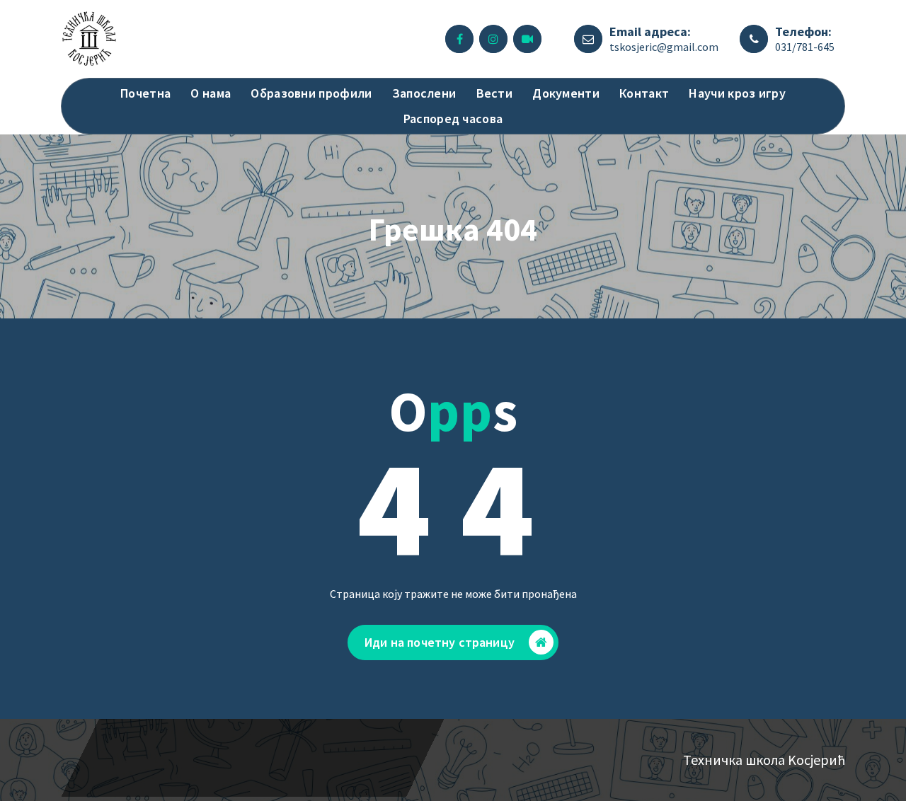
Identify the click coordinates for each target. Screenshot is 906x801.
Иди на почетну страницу (440, 642)
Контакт (644, 93)
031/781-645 (805, 47)
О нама (210, 93)
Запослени (424, 93)
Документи (566, 93)
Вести (494, 93)
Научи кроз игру (737, 93)
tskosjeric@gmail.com (663, 47)
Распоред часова (453, 118)
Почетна (145, 93)
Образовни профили (311, 93)
